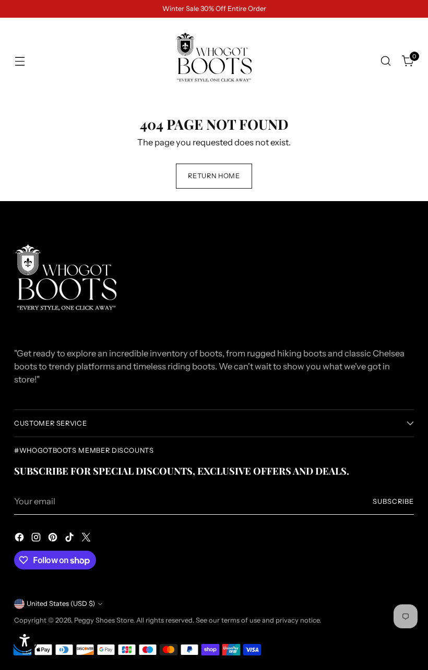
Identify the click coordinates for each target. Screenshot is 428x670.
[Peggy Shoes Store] (214, 61)
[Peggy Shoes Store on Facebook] (20, 539)
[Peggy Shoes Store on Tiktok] (70, 539)
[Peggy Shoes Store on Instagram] (37, 539)
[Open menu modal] (19, 61)
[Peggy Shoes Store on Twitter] (87, 539)
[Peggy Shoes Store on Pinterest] (53, 539)
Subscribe (393, 501)
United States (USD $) (61, 603)
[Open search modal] (386, 61)
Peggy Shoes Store (103, 620)
